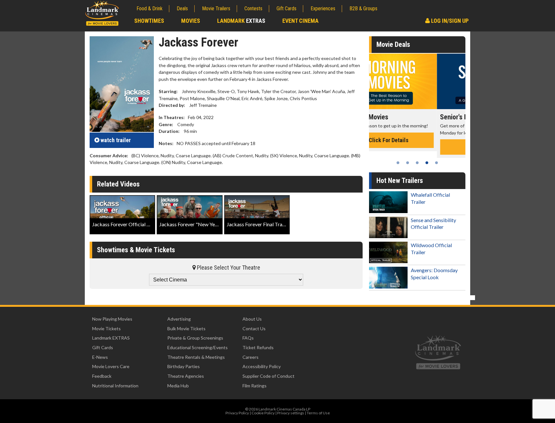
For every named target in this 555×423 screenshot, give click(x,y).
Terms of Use (318, 412)
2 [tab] (407, 163)
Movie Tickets (106, 328)
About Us (252, 319)
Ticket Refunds (258, 347)
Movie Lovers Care (110, 366)
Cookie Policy (263, 412)
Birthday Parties (183, 366)
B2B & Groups (363, 8)
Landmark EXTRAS (111, 338)
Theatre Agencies (185, 376)
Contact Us (254, 328)
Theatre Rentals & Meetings (196, 357)
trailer (116, 140)
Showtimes (149, 20)
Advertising (179, 319)
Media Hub (178, 385)
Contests (253, 8)
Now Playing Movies (112, 319)
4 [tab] (427, 163)
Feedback (101, 376)
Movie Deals (393, 44)
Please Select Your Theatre (228, 267)
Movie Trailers (216, 8)
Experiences (323, 8)
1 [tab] (398, 163)
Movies (190, 20)
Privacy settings (290, 412)
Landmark (241, 20)
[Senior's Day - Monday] (417, 81)
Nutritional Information (115, 385)
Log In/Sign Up (449, 20)
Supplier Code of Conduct (268, 376)
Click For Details (417, 146)
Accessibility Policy (261, 366)
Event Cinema (300, 20)
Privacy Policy (237, 412)
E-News (100, 357)
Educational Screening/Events (197, 347)
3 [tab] (417, 163)
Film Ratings (254, 385)
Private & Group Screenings (195, 338)
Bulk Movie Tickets (186, 328)
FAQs (248, 338)
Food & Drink (150, 8)
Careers (250, 357)
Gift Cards (286, 8)
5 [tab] (436, 163)
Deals (182, 8)
